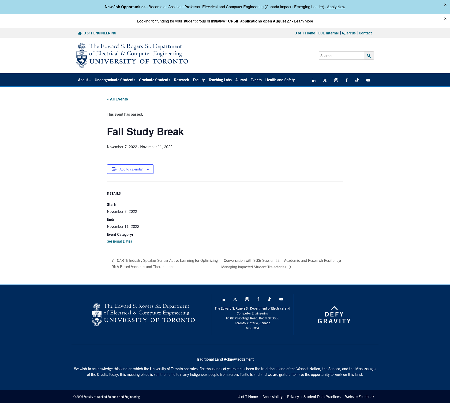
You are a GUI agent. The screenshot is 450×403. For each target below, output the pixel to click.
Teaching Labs (220, 79)
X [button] (445, 5)
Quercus (349, 32)
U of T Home (304, 32)
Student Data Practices (322, 396)
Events (256, 79)
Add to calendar (131, 169)
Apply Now (336, 7)
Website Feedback (359, 396)
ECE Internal (328, 32)
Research (181, 79)
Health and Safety (280, 79)
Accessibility (272, 396)
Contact (365, 32)
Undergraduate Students (115, 79)
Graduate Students (154, 79)
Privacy (293, 396)
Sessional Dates (119, 241)
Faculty (199, 79)
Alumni (241, 79)
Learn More (303, 21)
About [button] (83, 79)
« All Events (117, 99)
